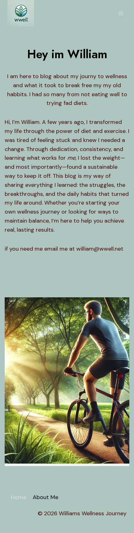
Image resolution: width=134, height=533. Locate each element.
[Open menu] (121, 13)
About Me (45, 497)
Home (18, 497)
